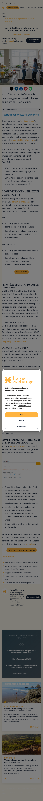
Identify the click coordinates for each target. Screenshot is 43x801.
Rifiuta (21, 421)
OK (21, 415)
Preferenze (21, 427)
